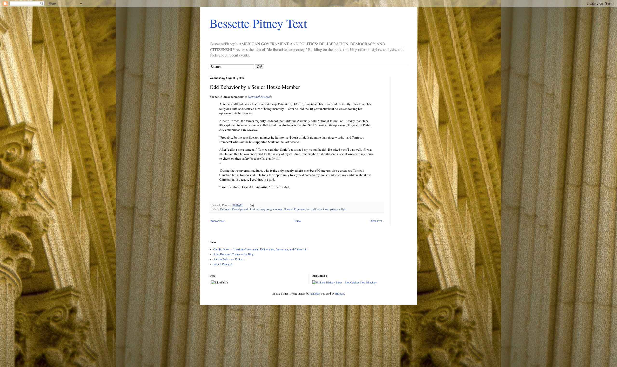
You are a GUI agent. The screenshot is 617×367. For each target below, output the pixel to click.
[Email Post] (251, 205)
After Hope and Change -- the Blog (233, 254)
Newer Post (217, 221)
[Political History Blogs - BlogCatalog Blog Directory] (344, 282)
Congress (264, 209)
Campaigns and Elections (245, 209)
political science (320, 209)
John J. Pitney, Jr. (223, 264)
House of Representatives (297, 209)
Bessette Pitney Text (258, 23)
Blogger (339, 293)
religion (343, 209)
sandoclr (314, 293)
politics (334, 209)
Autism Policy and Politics (228, 259)
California (225, 209)
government (276, 209)
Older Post (376, 221)
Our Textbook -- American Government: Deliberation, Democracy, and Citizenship (260, 249)
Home (297, 221)
